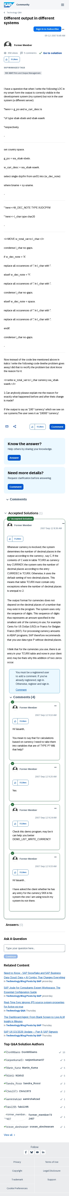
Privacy (17, 1162)
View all (8, 1135)
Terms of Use (51, 1162)
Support (51, 1179)
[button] (6, 59)
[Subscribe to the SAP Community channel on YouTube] (37, 1152)
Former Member (23, 45)
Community (22, 4)
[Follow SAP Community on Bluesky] (31, 1152)
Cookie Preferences (17, 1188)
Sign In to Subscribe (47, 29)
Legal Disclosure (51, 1170)
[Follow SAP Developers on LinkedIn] (43, 1152)
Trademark (17, 1179)
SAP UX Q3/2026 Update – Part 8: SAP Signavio (31, 1031)
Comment (57, 426)
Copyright (17, 1170)
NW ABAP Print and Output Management (23, 73)
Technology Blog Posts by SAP (23, 981)
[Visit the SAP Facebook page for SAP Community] (26, 1152)
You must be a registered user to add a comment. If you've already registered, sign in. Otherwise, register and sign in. (32, 678)
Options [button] (63, 29)
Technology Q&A (14, 12)
